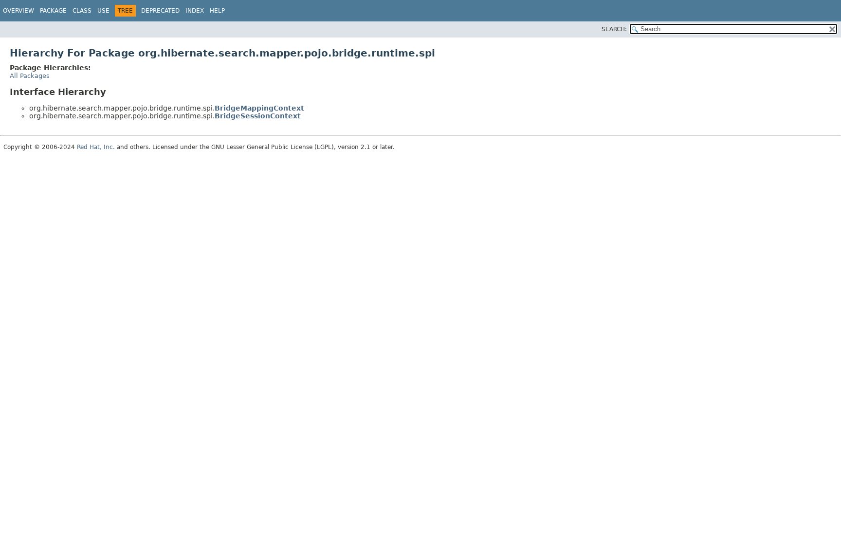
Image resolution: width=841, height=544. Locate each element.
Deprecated (160, 10)
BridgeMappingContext (259, 108)
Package (53, 10)
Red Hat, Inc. (96, 147)
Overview (18, 10)
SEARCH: (614, 29)
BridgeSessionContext (258, 116)
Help (217, 10)
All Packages (30, 75)
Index (194, 10)
